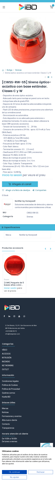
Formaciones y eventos (11, 416)
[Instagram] (14, 316)
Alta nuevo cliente (9, 420)
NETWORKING (7, 365)
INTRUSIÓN (6, 358)
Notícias (5, 412)
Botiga (9, 70)
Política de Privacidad (11, 389)
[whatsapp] (24, 316)
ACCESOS (6, 354)
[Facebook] (4, 316)
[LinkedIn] (9, 316)
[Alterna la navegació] (4, 7)
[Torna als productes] (48, 77)
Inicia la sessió (12, 175)
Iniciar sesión (10, 288)
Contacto (6, 424)
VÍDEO (4, 350)
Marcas (5, 408)
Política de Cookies (10, 385)
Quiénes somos (8, 393)
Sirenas (18, 70)
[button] (45, 249)
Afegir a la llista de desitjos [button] (17, 190)
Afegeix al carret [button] (21, 184)
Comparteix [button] (40, 190)
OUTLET (5, 369)
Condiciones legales (10, 381)
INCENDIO (6, 361)
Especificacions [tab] (12, 227)
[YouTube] (19, 316)
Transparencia (8, 428)
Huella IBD (6, 397)
